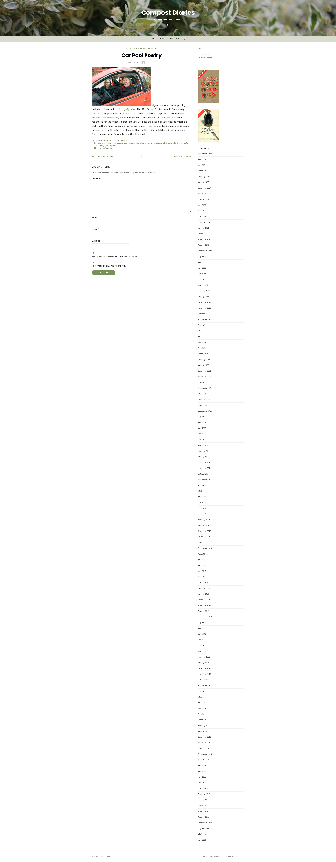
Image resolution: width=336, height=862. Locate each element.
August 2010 (203, 760)
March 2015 (203, 445)
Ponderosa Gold (181, 156)
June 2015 (202, 428)
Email (95, 229)
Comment (97, 179)
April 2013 (202, 577)
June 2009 (202, 840)
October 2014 (203, 474)
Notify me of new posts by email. (109, 266)
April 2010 (202, 783)
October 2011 (203, 680)
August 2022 (203, 325)
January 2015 (203, 456)
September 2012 (205, 617)
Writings (174, 39)
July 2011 (202, 697)
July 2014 (202, 491)
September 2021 (205, 388)
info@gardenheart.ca (207, 57)
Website (96, 241)
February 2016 (204, 399)
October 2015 (203, 405)
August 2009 (203, 828)
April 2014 (202, 508)
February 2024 (204, 222)
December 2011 (204, 668)
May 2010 (202, 777)
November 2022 (204, 308)
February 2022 (204, 359)
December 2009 (204, 805)
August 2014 (203, 485)
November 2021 (204, 376)
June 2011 (202, 702)
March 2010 (203, 788)
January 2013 (203, 594)
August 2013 (203, 554)
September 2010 (205, 754)
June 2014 (202, 497)
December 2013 (204, 531)
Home (153, 39)
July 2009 (202, 834)
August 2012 (203, 622)
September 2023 (205, 251)
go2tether (128, 142)
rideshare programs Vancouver (148, 142)
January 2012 (203, 662)
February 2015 (204, 451)
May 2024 (202, 205)
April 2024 (202, 211)
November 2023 (204, 239)
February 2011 (204, 725)
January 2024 (203, 228)
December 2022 (204, 302)
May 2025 (202, 165)
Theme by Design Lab (235, 856)
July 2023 (202, 262)
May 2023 (202, 273)
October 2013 (203, 542)
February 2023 (204, 291)
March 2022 (203, 354)
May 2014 (202, 502)
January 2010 (203, 800)
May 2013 (202, 571)
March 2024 (203, 216)
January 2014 (203, 525)
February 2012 (204, 657)
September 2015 (205, 411)
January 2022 (203, 365)
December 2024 (204, 188)
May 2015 (202, 434)
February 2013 (204, 588)
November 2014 (204, 468)
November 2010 (204, 742)
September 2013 (205, 548)
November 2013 (204, 537)
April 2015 (202, 439)
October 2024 (203, 199)
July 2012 (202, 628)
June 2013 (202, 565)
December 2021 (204, 371)
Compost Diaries (168, 12)
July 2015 (202, 422)
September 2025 (205, 153)
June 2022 (202, 336)
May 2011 (202, 708)
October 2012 (203, 611)
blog (128, 48)
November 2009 (204, 811)
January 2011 (203, 731)
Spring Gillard (151, 62)
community (137, 48)
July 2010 (202, 765)
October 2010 (203, 748)
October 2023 (203, 245)
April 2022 (202, 348)
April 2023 (202, 279)
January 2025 (203, 182)
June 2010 (202, 771)
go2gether (130, 109)
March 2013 (203, 582)
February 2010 (204, 794)
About (163, 39)
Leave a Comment (105, 148)
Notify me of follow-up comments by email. (115, 256)
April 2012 (202, 645)
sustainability (150, 48)
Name (95, 217)
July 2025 (202, 159)
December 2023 (204, 233)
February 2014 (204, 519)
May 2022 (202, 342)
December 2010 (204, 737)
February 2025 (204, 176)
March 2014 (203, 514)
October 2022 (203, 314)
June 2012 (202, 634)
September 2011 (205, 685)
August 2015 (203, 416)
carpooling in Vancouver (112, 142)
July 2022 (202, 331)
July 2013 (202, 559)
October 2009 (203, 817)
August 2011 (203, 691)
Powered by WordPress (213, 856)
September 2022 (205, 319)
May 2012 (202, 639)
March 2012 (203, 651)
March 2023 (203, 285)
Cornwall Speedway (104, 156)
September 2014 (205, 479)
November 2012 (204, 605)
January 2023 (203, 296)
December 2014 (204, 462)
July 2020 (202, 394)
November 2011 (204, 674)
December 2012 (204, 600)
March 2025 (203, 170)
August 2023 (203, 256)
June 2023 (202, 268)
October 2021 (203, 382)
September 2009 (205, 823)
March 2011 (203, 720)
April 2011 (202, 714)
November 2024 (204, 193)
